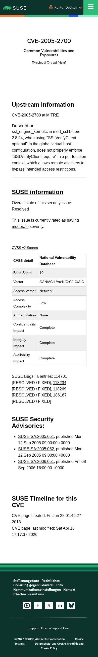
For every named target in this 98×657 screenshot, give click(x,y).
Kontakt (69, 590)
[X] (49, 605)
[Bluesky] (71, 605)
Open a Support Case (55, 628)
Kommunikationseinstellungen (37, 590)
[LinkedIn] (60, 605)
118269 (59, 389)
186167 (60, 395)
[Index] (51, 62)
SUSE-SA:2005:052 (36, 449)
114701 (60, 376)
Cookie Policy (49, 648)
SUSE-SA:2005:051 (36, 436)
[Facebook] (38, 605)
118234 (59, 383)
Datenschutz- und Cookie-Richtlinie (56, 643)
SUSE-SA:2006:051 (36, 461)
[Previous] (39, 62)
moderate (20, 226)
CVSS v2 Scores (25, 248)
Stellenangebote (26, 581)
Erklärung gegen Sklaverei (33, 585)
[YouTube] (27, 605)
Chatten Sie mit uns (28, 594)
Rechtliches (50, 581)
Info (59, 585)
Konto (59, 7)
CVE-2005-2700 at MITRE (35, 115)
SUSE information (37, 192)
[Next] (62, 62)
